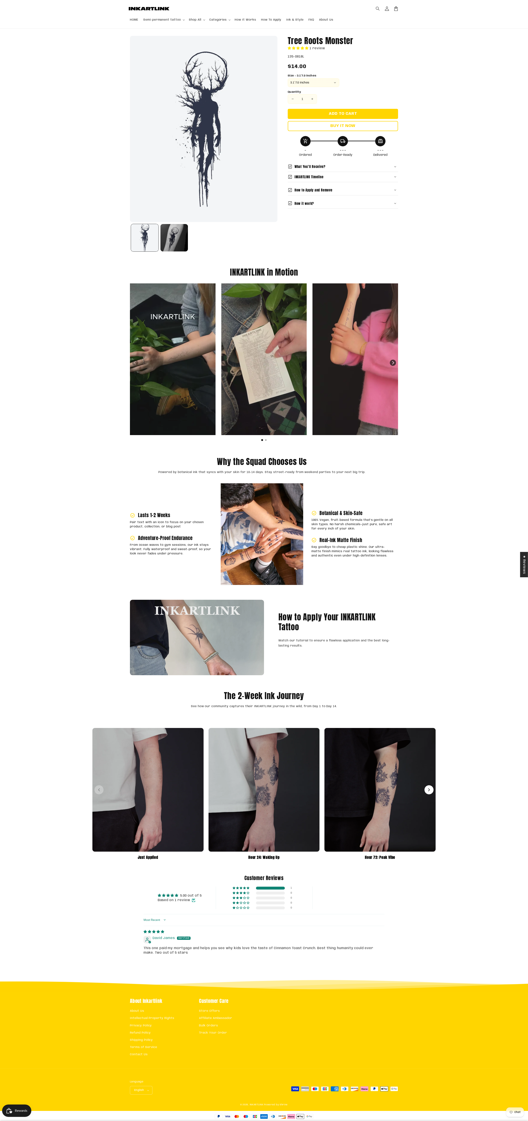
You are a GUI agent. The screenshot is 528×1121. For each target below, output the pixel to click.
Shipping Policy (141, 1040)
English (139, 1090)
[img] (154, 932)
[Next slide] (393, 363)
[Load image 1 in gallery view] (144, 237)
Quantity (294, 92)
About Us (137, 1010)
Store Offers (209, 1010)
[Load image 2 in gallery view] (174, 237)
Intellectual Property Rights (152, 1018)
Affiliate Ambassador (215, 1018)
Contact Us (139, 1054)
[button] (377, 8)
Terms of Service (143, 1047)
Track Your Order (213, 1032)
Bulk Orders (208, 1025)
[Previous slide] (135, 363)
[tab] (262, 440)
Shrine (284, 1104)
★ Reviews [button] (524, 564)
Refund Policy (140, 1032)
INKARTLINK (256, 1104)
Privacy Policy (141, 1025)
